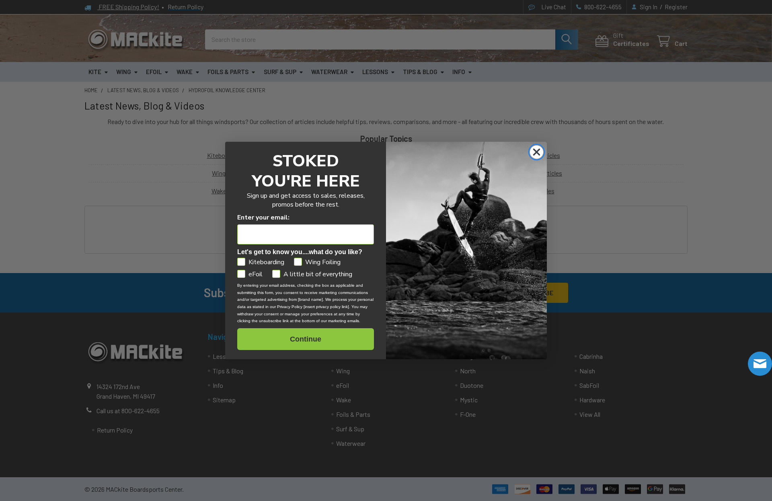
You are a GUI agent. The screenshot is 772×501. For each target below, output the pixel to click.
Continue (305, 339)
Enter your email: (263, 217)
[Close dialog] (537, 152)
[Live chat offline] (760, 364)
